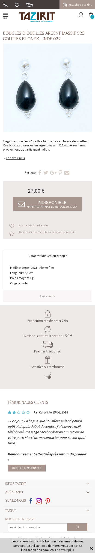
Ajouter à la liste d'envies (33, 225)
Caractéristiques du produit (48, 256)
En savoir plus (15, 158)
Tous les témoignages (27, 468)
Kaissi (43, 412)
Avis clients (47, 296)
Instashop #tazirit (80, 5)
